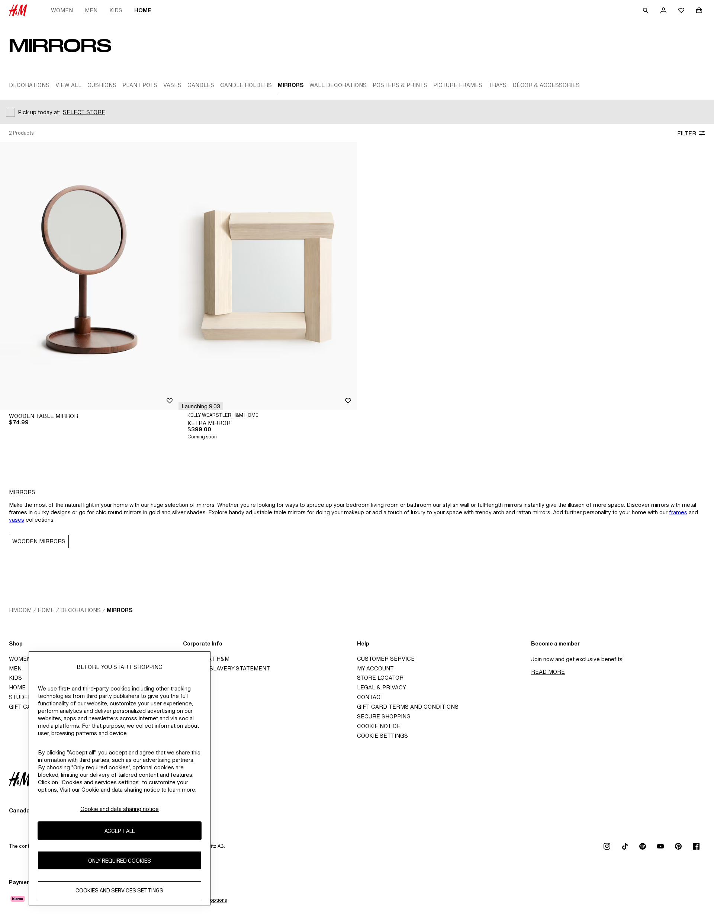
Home (142, 10)
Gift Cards (26, 707)
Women (62, 10)
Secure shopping (384, 716)
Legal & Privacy (381, 687)
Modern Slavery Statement (226, 668)
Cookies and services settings (119, 890)
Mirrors (119, 610)
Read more (548, 672)
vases (16, 519)
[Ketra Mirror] (267, 276)
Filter (686, 133)
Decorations (80, 610)
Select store (84, 112)
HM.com (20, 610)
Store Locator (380, 678)
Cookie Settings (382, 736)
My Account (375, 668)
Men (91, 10)
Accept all (119, 831)
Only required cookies (119, 860)
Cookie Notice (379, 726)
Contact (370, 697)
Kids (115, 10)
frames (678, 512)
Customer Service (386, 659)
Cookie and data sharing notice (119, 809)
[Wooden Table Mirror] (89, 276)
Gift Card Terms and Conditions (408, 707)
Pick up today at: (39, 112)
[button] (200, 406)
